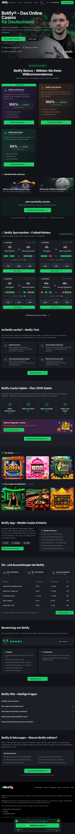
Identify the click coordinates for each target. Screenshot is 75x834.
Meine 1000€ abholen (54, 122)
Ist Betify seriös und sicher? (10, 701)
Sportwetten (28, 2)
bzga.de (5, 811)
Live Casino (42, 2)
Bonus (20, 2)
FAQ (48, 2)
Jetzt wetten (17, 271)
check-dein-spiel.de (9, 813)
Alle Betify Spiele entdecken (36, 438)
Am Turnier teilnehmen (12, 430)
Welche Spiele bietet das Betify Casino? (14, 717)
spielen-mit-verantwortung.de (12, 809)
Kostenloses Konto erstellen (36, 210)
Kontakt (48, 817)
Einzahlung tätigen (63, 612)
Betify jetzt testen (36, 373)
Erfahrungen (11, 2)
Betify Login (32, 39)
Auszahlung (52, 787)
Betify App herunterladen (11, 548)
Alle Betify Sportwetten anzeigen (36, 315)
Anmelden (56, 2)
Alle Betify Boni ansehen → (8, 43)
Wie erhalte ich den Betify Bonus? (12, 706)
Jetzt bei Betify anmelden (12, 39)
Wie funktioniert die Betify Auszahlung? (14, 711)
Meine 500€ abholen (17, 122)
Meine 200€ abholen (17, 164)
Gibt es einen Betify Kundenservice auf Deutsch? (17, 722)
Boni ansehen (63, 641)
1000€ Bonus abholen (36, 825)
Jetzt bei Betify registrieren (36, 771)
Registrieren (68, 2)
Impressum (28, 817)
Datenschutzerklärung (39, 817)
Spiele (36, 2)
